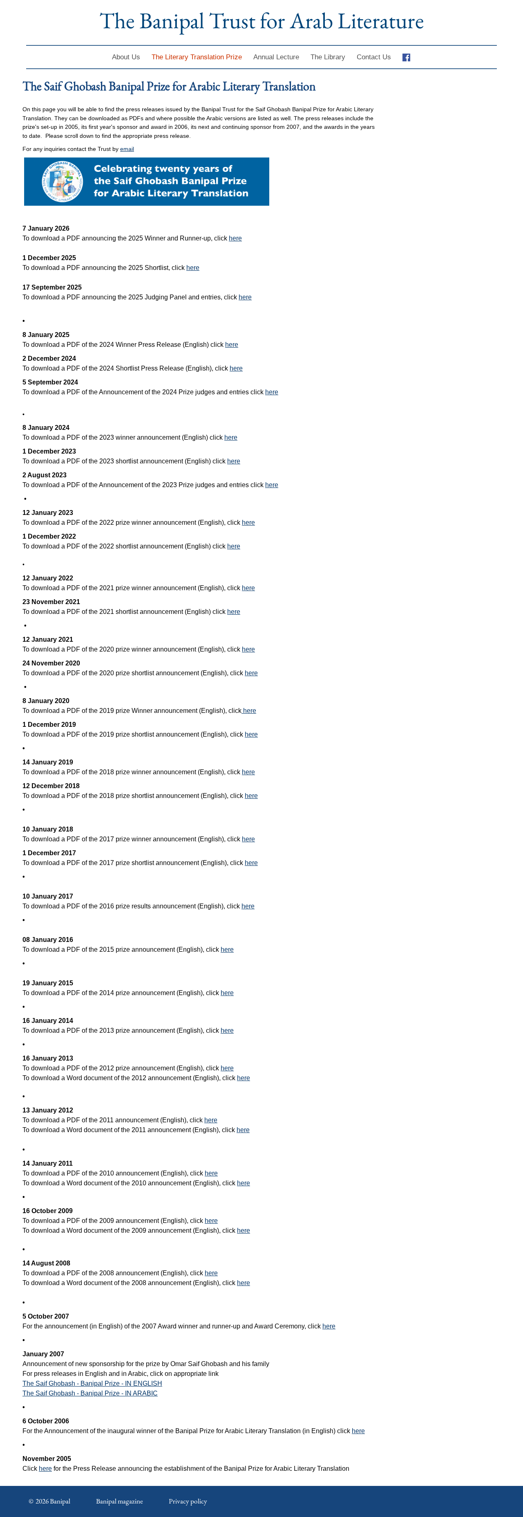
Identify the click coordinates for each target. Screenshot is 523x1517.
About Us (126, 57)
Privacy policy (188, 1501)
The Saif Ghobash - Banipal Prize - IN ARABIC (90, 1393)
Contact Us (374, 57)
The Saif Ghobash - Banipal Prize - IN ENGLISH (92, 1383)
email (127, 149)
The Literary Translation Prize (197, 57)
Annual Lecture (276, 57)
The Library (328, 57)
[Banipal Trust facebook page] (409, 57)
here (235, 238)
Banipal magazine (119, 1501)
